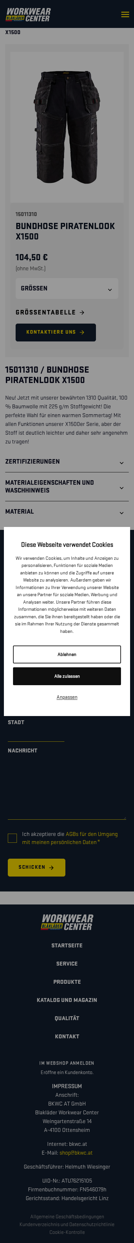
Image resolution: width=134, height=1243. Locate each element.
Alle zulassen (67, 676)
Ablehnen (67, 654)
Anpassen (67, 697)
